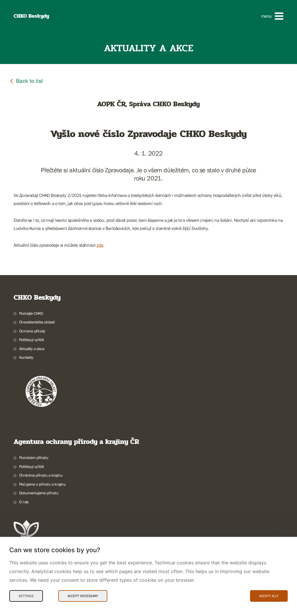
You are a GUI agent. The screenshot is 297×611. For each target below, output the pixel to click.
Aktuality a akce (31, 348)
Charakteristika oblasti (37, 322)
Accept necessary (83, 596)
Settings (26, 596)
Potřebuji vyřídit (31, 339)
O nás (24, 502)
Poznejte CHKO (31, 313)
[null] (26, 80)
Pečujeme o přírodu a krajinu (42, 484)
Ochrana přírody (32, 331)
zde (100, 245)
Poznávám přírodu (33, 457)
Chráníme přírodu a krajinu (40, 475)
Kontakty (26, 357)
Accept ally (268, 596)
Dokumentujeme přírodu (38, 493)
